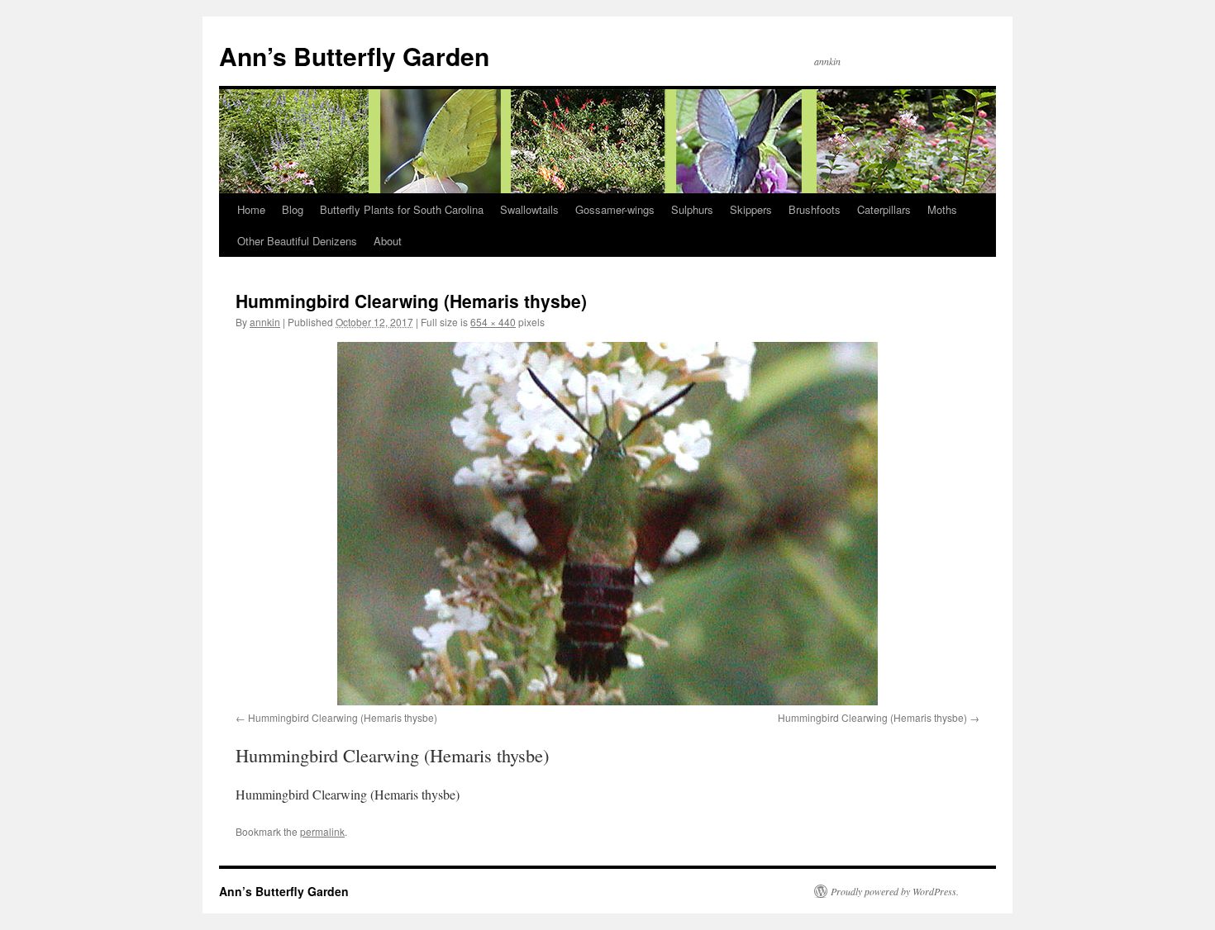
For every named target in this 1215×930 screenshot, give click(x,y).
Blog (292, 209)
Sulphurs (692, 209)
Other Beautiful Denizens (297, 241)
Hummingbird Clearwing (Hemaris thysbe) (342, 717)
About (388, 241)
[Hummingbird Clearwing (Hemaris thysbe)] (607, 523)
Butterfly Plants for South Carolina (402, 209)
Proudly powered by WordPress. (895, 891)
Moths (942, 209)
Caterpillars (884, 209)
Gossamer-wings (615, 209)
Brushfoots (815, 209)
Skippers (751, 209)
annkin (265, 322)
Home (251, 209)
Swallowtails (529, 209)
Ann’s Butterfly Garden (354, 56)
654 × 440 (493, 322)
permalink (322, 831)
